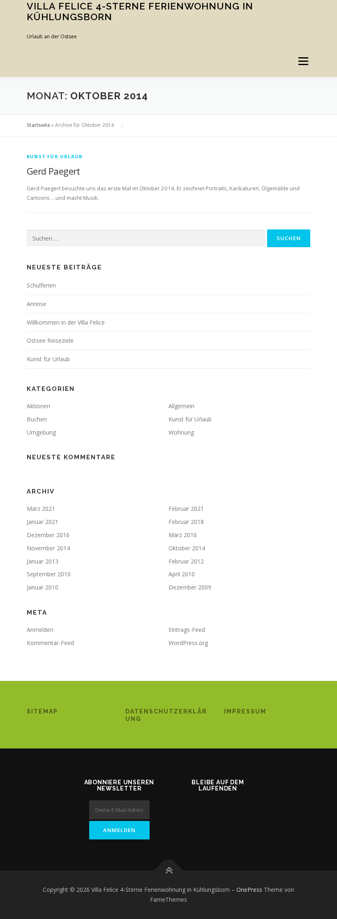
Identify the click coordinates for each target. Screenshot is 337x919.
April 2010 (181, 574)
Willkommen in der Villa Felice (66, 322)
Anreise (36, 304)
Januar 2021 (42, 522)
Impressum (245, 711)
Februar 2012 (186, 561)
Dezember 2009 (189, 587)
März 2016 (182, 535)
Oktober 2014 (186, 548)
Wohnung (181, 432)
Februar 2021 (186, 508)
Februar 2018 (186, 522)
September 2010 (49, 574)
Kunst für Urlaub (54, 156)
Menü (303, 61)
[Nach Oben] (168, 870)
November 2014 (48, 548)
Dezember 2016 (48, 535)
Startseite (38, 125)
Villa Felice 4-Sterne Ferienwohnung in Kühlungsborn (140, 11)
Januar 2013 (42, 561)
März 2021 (41, 508)
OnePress (249, 889)
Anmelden (40, 630)
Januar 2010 (42, 587)
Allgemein (181, 406)
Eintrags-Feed (186, 630)
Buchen (37, 419)
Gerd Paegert (53, 171)
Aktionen (38, 406)
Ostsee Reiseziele (50, 340)
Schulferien (41, 285)
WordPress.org (188, 643)
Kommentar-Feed (50, 643)
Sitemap (42, 711)
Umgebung (41, 432)
